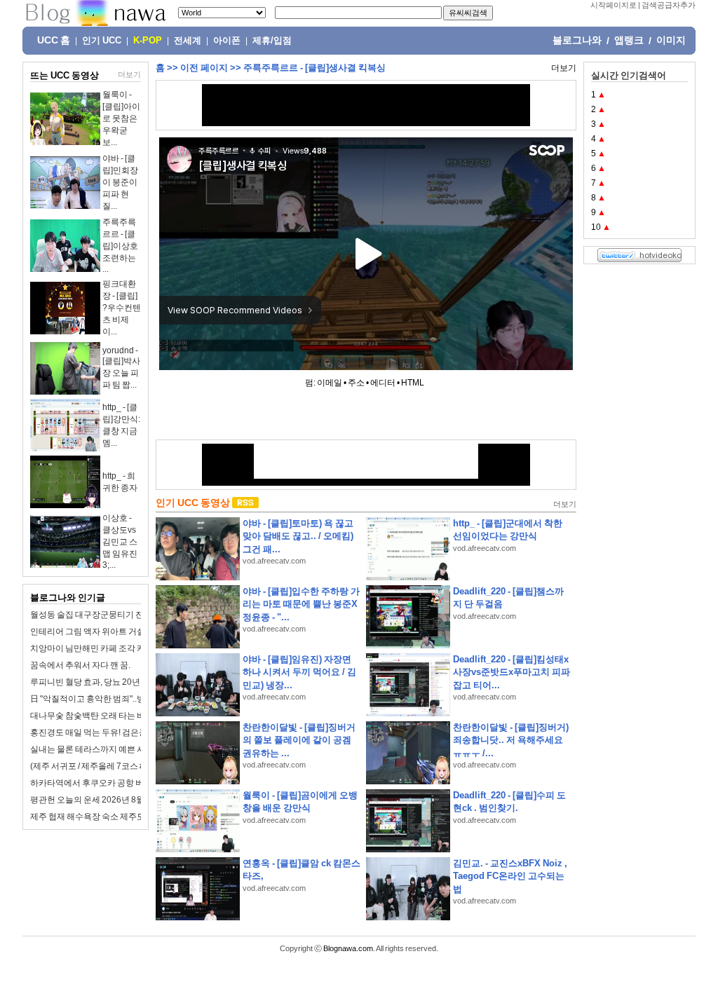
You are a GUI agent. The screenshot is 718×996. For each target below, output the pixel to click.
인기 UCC (101, 41)
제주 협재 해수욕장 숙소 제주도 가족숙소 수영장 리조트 (131, 816)
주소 (356, 383)
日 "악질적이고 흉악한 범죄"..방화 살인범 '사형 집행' (124, 699)
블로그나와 (577, 40)
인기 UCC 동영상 (193, 502)
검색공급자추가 (669, 5)
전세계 (187, 41)
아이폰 (227, 41)
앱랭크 (629, 40)
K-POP (147, 41)
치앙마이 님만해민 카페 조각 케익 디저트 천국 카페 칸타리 (136, 648)
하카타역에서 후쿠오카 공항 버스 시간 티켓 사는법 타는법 (136, 783)
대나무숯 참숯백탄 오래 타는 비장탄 (96, 716)
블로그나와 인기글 (67, 597)
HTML (412, 383)
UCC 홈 (53, 40)
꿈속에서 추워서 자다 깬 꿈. (80, 665)
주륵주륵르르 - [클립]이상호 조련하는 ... (120, 245)
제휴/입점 (272, 41)
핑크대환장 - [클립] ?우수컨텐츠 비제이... (121, 307)
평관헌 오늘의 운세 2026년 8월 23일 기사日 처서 (119, 800)
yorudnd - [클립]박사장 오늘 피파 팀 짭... (121, 368)
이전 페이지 (204, 67)
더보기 (129, 74)
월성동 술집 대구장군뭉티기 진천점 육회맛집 (113, 615)
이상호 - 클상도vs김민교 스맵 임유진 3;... (119, 541)
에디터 (382, 383)
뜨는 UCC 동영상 (64, 75)
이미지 (671, 40)
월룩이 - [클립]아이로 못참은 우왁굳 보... (121, 118)
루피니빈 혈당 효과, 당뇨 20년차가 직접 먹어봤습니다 (128, 682)
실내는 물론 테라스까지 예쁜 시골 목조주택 (109, 749)
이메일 (329, 383)
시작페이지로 (613, 5)
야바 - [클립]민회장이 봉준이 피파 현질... (120, 182)
